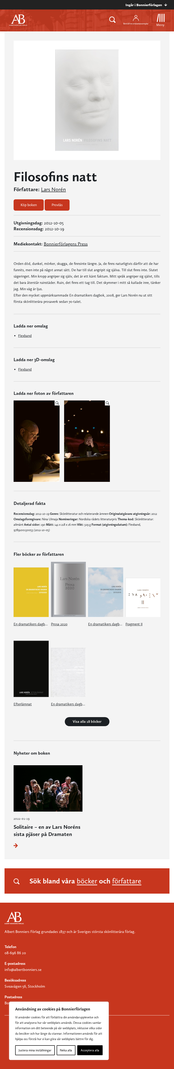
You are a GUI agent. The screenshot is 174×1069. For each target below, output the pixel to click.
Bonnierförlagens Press (66, 244)
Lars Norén (53, 189)
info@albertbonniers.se (23, 969)
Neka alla (66, 1050)
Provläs (57, 205)
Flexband (25, 336)
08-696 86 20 (15, 953)
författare (126, 881)
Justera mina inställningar (35, 1050)
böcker (87, 881)
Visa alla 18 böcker (87, 721)
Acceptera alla (90, 1050)
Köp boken (29, 205)
